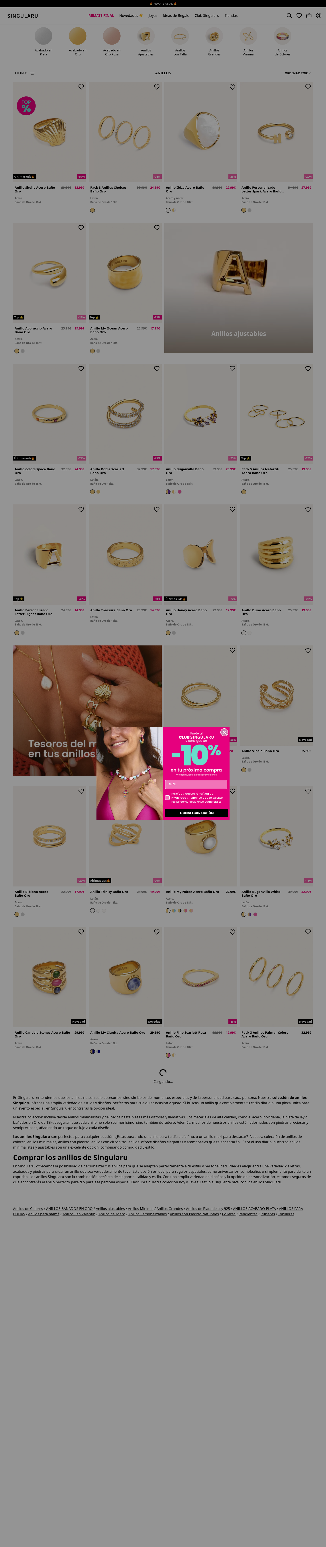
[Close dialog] (224, 732)
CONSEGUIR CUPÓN (197, 813)
